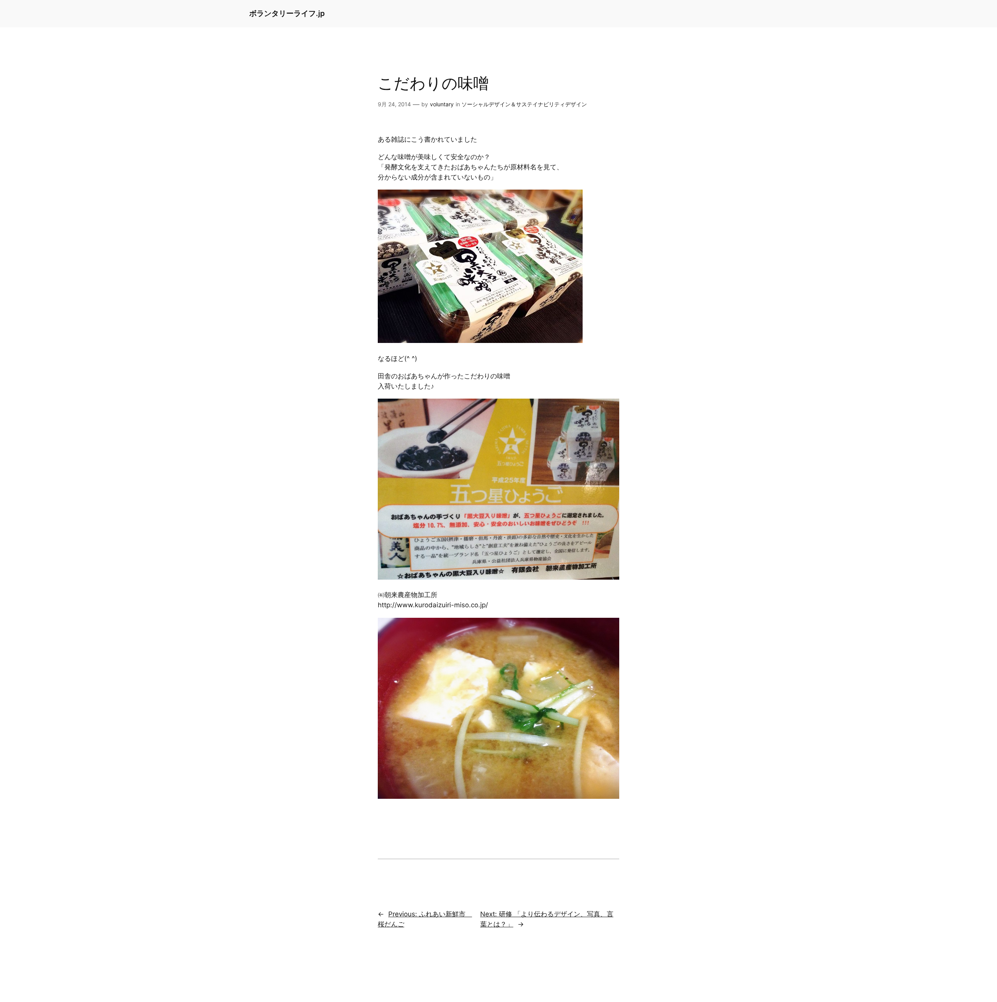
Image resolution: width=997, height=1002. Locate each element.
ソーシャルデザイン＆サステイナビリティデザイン (524, 104)
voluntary (442, 104)
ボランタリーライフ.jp (287, 13)
